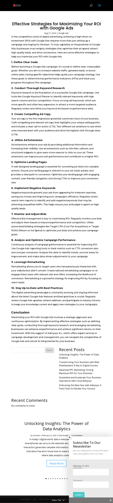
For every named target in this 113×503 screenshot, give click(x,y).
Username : (78, 468)
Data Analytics (64, 435)
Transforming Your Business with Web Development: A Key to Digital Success (79, 364)
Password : (78, 481)
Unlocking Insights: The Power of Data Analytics (56, 426)
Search (49, 350)
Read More (57, 463)
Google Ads (63, 33)
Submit (79, 494)
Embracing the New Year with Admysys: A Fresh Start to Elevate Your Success (80, 387)
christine (36, 435)
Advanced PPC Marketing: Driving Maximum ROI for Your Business (76, 371)
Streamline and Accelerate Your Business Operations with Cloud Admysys (80, 379)
